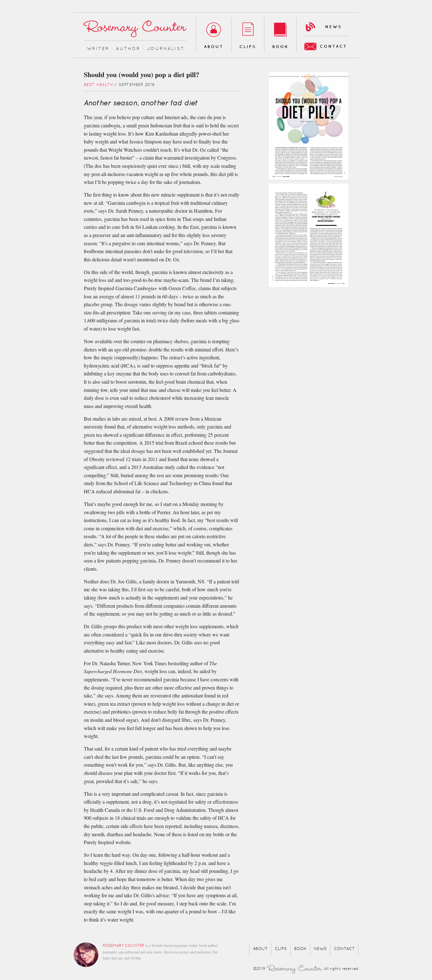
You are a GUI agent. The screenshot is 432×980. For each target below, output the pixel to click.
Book (280, 47)
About (213, 47)
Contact (333, 46)
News (333, 27)
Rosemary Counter (134, 28)
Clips (247, 47)
